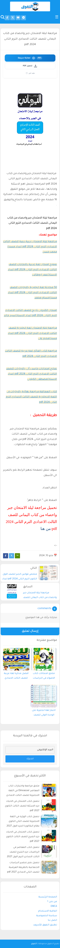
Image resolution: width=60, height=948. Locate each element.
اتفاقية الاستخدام (47, 911)
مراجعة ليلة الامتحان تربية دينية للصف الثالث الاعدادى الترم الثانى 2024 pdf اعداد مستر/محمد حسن (30, 247)
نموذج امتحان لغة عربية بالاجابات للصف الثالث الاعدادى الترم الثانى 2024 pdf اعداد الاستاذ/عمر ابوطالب (32, 270)
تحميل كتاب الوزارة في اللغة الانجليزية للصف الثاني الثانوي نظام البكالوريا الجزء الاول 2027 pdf (23, 821)
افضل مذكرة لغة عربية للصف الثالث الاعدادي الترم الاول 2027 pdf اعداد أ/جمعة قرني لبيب (16, 676)
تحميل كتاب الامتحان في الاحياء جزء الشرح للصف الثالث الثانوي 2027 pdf (22, 837)
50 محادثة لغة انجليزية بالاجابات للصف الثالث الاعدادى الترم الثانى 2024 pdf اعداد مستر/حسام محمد (32, 292)
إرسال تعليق (30, 631)
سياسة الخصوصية (46, 916)
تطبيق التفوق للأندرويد (45, 925)
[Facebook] (5, 555)
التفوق (34, 944)
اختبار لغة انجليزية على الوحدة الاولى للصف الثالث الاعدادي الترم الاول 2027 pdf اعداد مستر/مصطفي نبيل (44, 713)
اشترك (30, 759)
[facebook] (7, 17)
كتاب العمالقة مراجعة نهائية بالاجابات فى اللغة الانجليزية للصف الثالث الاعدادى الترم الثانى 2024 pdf (31, 397)
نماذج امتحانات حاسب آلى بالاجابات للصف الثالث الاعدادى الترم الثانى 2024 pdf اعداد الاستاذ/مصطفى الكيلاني (31, 374)
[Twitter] (11, 555)
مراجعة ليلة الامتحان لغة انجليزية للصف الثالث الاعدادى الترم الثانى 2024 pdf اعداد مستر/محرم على (32, 333)
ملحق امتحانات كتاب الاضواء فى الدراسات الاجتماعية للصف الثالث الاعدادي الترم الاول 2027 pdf (43, 676)
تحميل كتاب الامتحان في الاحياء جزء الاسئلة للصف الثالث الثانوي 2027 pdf (22, 806)
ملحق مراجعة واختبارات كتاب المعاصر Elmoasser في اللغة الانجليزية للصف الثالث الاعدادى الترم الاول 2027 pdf (22, 791)
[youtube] (18, 17)
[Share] (17, 555)
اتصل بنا (52, 920)
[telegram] (23, 17)
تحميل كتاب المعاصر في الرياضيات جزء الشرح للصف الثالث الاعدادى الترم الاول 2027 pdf (23, 852)
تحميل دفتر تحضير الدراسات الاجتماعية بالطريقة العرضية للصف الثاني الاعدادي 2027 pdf (23, 867)
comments (44, 608)
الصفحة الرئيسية (47, 897)
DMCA (54, 906)
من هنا (45, 529)
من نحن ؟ (52, 901)
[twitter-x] (12, 17)
